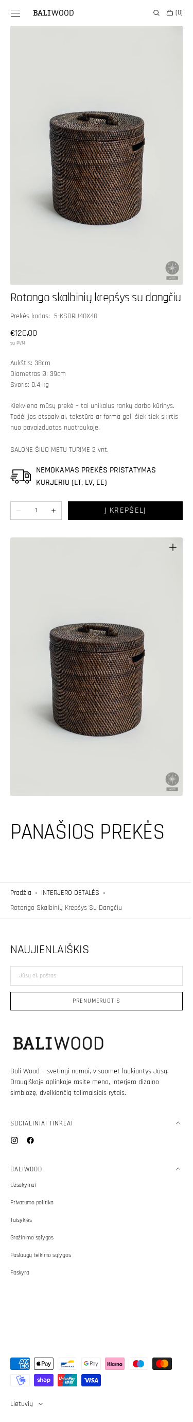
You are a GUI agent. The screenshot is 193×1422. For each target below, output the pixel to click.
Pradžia (20, 885)
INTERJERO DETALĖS (70, 885)
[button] (15, 13)
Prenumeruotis (92, 1001)
